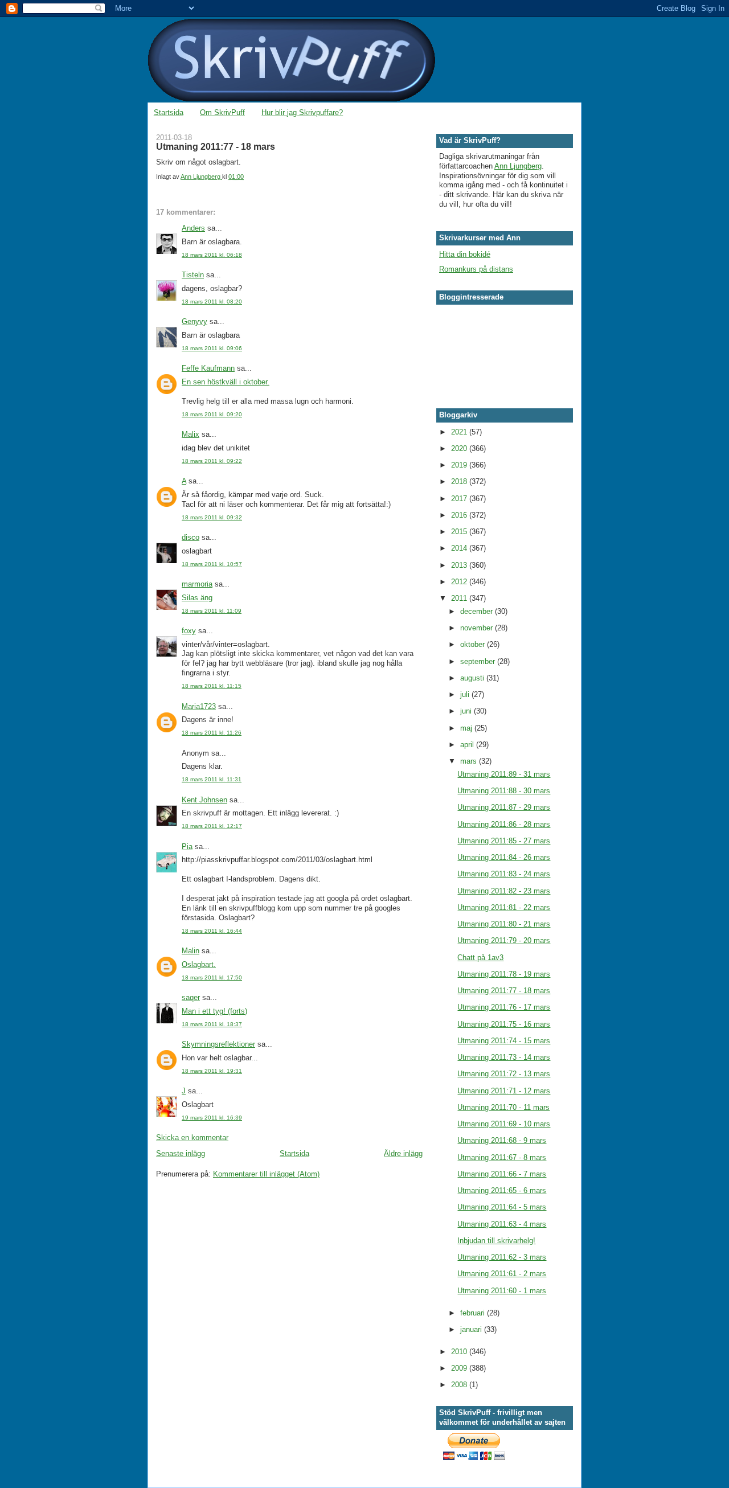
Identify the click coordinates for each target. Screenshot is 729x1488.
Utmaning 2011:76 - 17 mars (503, 1007)
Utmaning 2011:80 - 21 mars (503, 924)
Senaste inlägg (180, 1153)
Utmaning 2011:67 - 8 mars (501, 1157)
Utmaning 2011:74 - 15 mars (503, 1040)
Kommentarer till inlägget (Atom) (266, 1174)
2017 (460, 498)
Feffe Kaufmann (208, 368)
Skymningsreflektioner (218, 1044)
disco (190, 537)
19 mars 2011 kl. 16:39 (212, 1117)
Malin (190, 950)
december (477, 611)
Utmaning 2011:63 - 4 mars (501, 1224)
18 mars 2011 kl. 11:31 (211, 779)
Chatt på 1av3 (480, 957)
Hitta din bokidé (464, 254)
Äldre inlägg (403, 1153)
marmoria (197, 584)
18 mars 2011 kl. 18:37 (212, 1024)
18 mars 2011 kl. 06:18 (212, 255)
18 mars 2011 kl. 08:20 (212, 301)
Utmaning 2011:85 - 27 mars (503, 841)
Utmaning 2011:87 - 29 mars (503, 807)
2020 (460, 448)
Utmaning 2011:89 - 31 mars (503, 774)
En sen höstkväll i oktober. (225, 382)
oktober (473, 644)
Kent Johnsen (204, 800)
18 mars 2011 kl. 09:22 (212, 461)
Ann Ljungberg (518, 166)
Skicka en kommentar (192, 1137)
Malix (190, 434)
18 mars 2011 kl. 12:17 (212, 826)
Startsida (168, 112)
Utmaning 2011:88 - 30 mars (503, 790)
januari (472, 1329)
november (477, 628)
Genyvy (194, 321)
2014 (460, 548)
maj (467, 728)
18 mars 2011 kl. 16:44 (212, 931)
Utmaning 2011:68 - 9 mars (501, 1140)
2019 (460, 465)
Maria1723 (199, 706)
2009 (460, 1368)
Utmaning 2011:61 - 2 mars (501, 1273)
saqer (191, 997)
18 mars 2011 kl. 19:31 (212, 1071)
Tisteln (193, 274)
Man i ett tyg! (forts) (214, 1011)
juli (466, 694)
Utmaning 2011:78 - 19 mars (503, 974)
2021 (460, 432)
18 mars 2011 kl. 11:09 (211, 611)
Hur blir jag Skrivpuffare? (302, 112)
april (468, 744)
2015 (460, 531)
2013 (460, 565)
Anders (193, 228)
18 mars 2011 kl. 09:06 (212, 348)
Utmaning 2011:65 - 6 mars (501, 1190)
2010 (460, 1351)
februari (473, 1313)
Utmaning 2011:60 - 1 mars (501, 1290)
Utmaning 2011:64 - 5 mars (501, 1207)
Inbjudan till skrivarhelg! (496, 1240)
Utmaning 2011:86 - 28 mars (503, 824)
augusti (473, 678)
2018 (460, 481)
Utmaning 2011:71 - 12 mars (503, 1091)
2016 (460, 515)
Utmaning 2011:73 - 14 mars (503, 1057)
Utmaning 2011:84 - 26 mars (503, 857)
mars (469, 761)
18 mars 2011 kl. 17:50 (212, 977)
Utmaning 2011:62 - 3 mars (501, 1257)
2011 (460, 598)
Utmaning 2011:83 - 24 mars (503, 874)
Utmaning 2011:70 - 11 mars (503, 1107)
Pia (187, 846)
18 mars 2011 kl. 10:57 (212, 564)
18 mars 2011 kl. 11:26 (211, 732)
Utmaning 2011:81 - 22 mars (503, 907)
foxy (189, 630)
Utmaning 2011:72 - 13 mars (503, 1073)
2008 (460, 1384)
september (478, 661)
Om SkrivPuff (222, 112)
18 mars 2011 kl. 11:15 (211, 686)
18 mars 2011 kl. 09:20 (212, 414)
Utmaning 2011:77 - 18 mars (503, 990)
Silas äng (197, 597)
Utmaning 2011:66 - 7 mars (501, 1174)
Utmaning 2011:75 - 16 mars (503, 1024)
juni (467, 711)
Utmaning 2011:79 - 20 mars (503, 940)
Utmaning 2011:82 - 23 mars (503, 891)
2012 (460, 581)
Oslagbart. (199, 964)
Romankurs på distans (476, 269)
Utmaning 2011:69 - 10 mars (503, 1124)
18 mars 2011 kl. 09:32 (212, 517)
